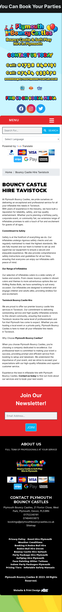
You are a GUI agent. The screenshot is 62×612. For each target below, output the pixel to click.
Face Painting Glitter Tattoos (30, 561)
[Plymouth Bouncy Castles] (31, 34)
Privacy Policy (17, 539)
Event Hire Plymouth (40, 539)
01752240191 (31, 514)
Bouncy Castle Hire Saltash (30, 551)
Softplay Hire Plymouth (30, 558)
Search (53, 130)
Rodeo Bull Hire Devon (30, 548)
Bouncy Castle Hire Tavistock (32, 172)
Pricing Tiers (14, 567)
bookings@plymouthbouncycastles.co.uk (31, 521)
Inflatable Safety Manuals (39, 567)
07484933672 (31, 518)
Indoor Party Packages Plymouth (30, 564)
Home (8, 172)
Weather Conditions (30, 542)
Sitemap (31, 525)
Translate (27, 146)
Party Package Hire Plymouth (30, 555)
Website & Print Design (27, 590)
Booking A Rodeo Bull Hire (30, 545)
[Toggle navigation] (51, 120)
